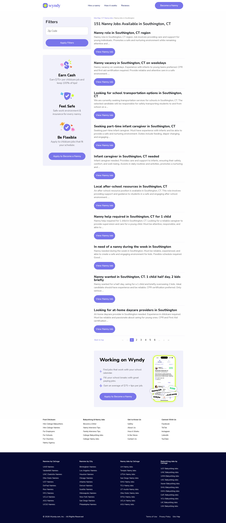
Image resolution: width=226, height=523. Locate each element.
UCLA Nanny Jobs (127, 500)
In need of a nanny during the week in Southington (132, 246)
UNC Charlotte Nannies (52, 474)
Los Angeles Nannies (88, 470)
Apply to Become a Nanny (67, 156)
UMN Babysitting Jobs (170, 476)
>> (168, 340)
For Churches (48, 439)
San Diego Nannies (87, 500)
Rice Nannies (48, 489)
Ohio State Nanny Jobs (129, 493)
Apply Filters (67, 42)
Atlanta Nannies (86, 482)
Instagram (166, 431)
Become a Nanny (169, 5)
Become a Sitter (89, 424)
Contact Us (132, 439)
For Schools (47, 435)
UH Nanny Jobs (126, 467)
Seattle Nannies (86, 489)
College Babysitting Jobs (93, 435)
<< (122, 340)
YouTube (165, 439)
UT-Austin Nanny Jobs (129, 489)
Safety (130, 424)
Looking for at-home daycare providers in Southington (135, 310)
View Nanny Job (104, 51)
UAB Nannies (48, 467)
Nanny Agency (49, 442)
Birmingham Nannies (87, 467)
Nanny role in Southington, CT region (122, 32)
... (159, 339)
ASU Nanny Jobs (127, 504)
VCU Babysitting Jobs (169, 498)
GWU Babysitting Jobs (170, 491)
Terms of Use (151, 516)
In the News (133, 435)
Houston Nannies (86, 474)
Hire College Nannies (51, 427)
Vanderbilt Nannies (50, 470)
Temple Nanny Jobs (128, 470)
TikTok (164, 427)
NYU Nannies (48, 493)
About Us (132, 427)
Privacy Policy (165, 516)
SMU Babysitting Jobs (170, 487)
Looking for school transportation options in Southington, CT (138, 94)
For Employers (49, 431)
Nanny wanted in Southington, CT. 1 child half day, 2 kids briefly (137, 278)
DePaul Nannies (49, 485)
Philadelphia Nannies (87, 504)
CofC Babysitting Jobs (169, 495)
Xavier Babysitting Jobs (170, 483)
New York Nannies (87, 497)
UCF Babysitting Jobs (169, 468)
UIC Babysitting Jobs (169, 502)
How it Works (133, 431)
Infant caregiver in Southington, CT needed (126, 156)
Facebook (166, 424)
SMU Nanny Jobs (127, 482)
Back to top (99, 340)
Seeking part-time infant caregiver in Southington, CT (134, 126)
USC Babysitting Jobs (169, 480)
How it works (110, 5)
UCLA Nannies (49, 497)
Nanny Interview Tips (91, 427)
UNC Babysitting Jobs (170, 472)
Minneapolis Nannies (87, 493)
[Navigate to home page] (52, 5)
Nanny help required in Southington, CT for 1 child (132, 216)
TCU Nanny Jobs (127, 485)
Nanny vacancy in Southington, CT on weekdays (130, 63)
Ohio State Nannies (51, 478)
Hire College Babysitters (53, 424)
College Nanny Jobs (91, 439)
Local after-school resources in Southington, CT (130, 186)
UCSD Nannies (49, 504)
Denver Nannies (86, 485)
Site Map (97, 18)
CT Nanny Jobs (107, 18)
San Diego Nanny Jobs (129, 478)
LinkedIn (165, 435)
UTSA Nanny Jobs (127, 474)
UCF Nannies (48, 482)
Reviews (125, 5)
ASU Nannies (48, 500)
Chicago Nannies (86, 478)
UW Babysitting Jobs (169, 506)
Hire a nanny (94, 5)
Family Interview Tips (91, 431)
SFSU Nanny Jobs (127, 497)
